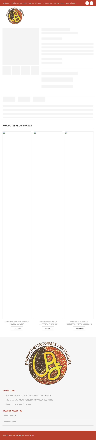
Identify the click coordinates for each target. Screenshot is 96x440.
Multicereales (52, 322)
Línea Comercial (10, 415)
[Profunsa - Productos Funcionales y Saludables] (18, 15)
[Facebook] (87, 3)
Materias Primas (8, 322)
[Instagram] (91, 3)
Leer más (17, 329)
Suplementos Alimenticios (21, 322)
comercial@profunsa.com (21, 404)
